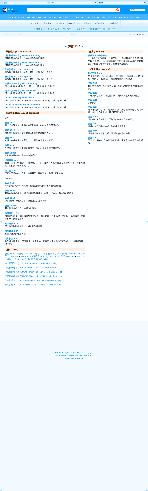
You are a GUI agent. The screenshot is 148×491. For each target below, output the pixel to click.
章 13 (14, 35)
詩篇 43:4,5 (10, 190)
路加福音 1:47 (11, 231)
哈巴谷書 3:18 (11, 223)
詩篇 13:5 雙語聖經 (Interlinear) (19, 253)
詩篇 (10, 35)
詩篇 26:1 (92, 100)
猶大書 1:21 (10, 170)
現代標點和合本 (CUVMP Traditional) (22, 55)
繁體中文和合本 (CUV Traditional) (21, 83)
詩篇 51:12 (10, 198)
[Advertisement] (74, 306)
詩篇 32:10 (10, 122)
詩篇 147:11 (10, 153)
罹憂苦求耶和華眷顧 (97, 55)
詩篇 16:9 (92, 93)
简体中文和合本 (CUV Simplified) (20, 90)
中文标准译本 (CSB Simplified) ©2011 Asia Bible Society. (31, 267)
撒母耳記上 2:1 (12, 213)
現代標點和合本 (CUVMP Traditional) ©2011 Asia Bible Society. (34, 272)
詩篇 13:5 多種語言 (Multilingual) (51, 253)
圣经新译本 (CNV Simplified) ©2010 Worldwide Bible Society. (33, 285)
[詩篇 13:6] (145, 227)
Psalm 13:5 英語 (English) (37, 259)
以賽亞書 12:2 (11, 160)
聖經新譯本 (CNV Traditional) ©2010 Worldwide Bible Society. (33, 280)
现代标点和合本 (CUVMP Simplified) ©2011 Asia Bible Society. (34, 276)
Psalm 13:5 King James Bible (19, 97)
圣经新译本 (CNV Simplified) (18, 76)
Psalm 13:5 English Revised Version (22, 104)
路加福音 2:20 (11, 238)
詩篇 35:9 (92, 124)
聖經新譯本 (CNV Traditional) (19, 69)
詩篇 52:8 (9, 145)
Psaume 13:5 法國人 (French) (34, 256)
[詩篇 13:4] (3, 227)
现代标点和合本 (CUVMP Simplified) (22, 62)
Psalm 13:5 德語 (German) (62, 256)
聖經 (5, 35)
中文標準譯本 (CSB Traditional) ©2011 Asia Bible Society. (31, 263)
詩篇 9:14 (9, 183)
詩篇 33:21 (93, 117)
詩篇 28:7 (92, 107)
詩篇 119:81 (10, 205)
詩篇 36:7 (9, 137)
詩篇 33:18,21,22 (13, 130)
